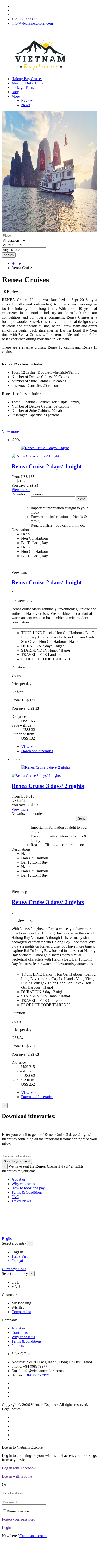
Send (81, 499)
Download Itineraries (37, 751)
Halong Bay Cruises (27, 79)
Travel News (21, 1201)
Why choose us (23, 1184)
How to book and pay (28, 1188)
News (25, 105)
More (16, 96)
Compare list (21, 1312)
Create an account (33, 1536)
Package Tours (23, 87)
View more (10, 431)
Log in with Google (17, 1476)
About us (18, 1179)
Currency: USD (14, 1269)
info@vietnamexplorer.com (32, 23)
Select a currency (15, 1273)
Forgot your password (18, 1519)
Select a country (14, 1243)
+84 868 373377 (24, 19)
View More (30, 746)
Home (16, 263)
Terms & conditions (26, 1341)
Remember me (18, 1511)
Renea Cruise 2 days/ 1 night (47, 466)
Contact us (20, 1332)
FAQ (15, 1197)
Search (9, 255)
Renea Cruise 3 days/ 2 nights (48, 786)
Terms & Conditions (27, 1192)
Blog (15, 92)
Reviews (27, 101)
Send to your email (17, 1161)
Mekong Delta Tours (27, 83)
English (7, 1239)
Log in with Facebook (19, 1468)
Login (6, 1528)
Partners (18, 1346)
